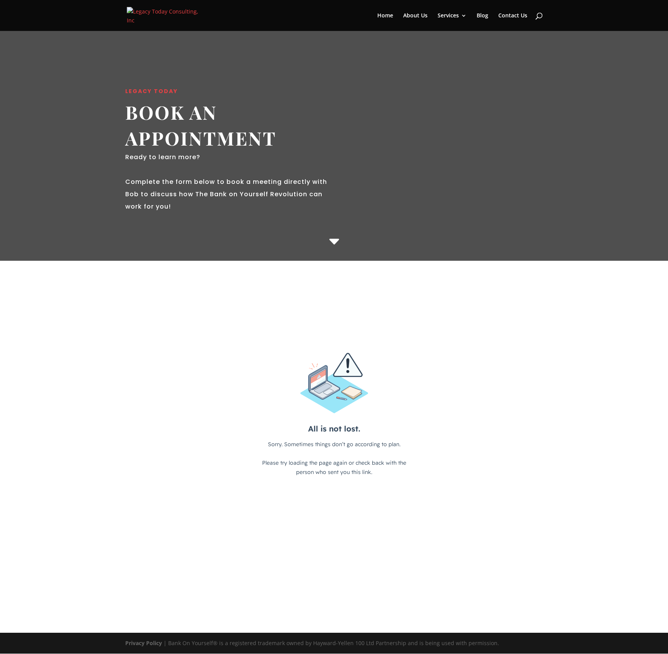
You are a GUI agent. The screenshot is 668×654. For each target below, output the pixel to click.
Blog (482, 16)
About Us (415, 16)
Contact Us (512, 16)
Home (385, 16)
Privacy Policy (143, 643)
